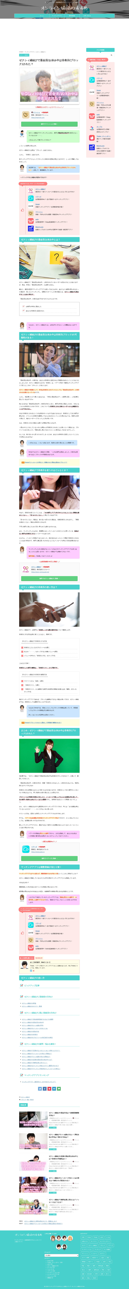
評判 (96, 1274)
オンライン (94, 1241)
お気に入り (85, 1241)
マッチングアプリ (57, 15)
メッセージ (94, 1253)
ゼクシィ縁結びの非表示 (30, 1034)
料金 (83, 1265)
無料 (89, 1270)
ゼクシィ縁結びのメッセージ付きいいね (35, 1028)
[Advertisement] (64, 33)
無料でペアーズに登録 (49, 858)
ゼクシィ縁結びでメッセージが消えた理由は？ (37, 1053)
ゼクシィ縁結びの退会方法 (30, 1031)
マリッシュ (85, 1253)
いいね (108, 1237)
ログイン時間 (85, 1257)
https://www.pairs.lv (38, 852)
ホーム (42, 15)
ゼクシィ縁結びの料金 (29, 1003)
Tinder (95, 1237)
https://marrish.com (37, 117)
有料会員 (100, 1265)
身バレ (108, 1274)
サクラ (83, 1245)
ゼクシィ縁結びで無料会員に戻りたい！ (35, 1063)
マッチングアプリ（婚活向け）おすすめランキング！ (39, 1082)
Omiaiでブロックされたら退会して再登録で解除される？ (43, 722)
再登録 (83, 1261)
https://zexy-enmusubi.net (40, 572)
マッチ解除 (107, 1249)
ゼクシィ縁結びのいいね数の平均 (32, 1025)
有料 (94, 1265)
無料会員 (96, 1270)
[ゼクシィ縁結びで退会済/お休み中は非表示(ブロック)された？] (54, 1089)
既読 (88, 1265)
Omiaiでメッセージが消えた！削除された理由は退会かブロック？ (46, 462)
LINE (83, 1237)
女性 (104, 1261)
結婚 (83, 1274)
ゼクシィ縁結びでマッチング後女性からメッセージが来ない (41, 1069)
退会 (28, 1099)
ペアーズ (110, 1245)
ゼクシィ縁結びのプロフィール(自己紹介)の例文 (37, 1037)
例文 (108, 1257)
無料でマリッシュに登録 (48, 124)
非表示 (32, 1099)
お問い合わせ (87, 15)
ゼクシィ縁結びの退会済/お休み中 (33, 1022)
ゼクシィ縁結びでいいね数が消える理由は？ (36, 1057)
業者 (107, 1265)
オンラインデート (105, 1241)
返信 (83, 1278)
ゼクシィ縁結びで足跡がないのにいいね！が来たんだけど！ (41, 1050)
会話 (102, 1257)
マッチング (98, 1249)
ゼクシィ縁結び (36, 567)
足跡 (102, 1274)
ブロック (23, 1099)
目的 (108, 1270)
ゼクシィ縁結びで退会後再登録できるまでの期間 (37, 1019)
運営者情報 (72, 15)
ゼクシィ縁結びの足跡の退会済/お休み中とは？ (37, 1060)
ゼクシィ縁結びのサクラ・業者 (32, 1006)
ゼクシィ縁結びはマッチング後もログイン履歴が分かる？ (40, 1066)
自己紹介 (89, 1274)
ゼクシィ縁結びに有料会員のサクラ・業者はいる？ (40, 1221)
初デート (90, 1261)
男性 (103, 1270)
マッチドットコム (87, 1249)
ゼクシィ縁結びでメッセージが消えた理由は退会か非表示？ (43, 1223)
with (101, 1237)
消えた (83, 1270)
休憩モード (95, 1257)
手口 (110, 1261)
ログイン (102, 1253)
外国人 (98, 1261)
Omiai (89, 1237)
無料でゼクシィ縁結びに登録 (48, 578)
